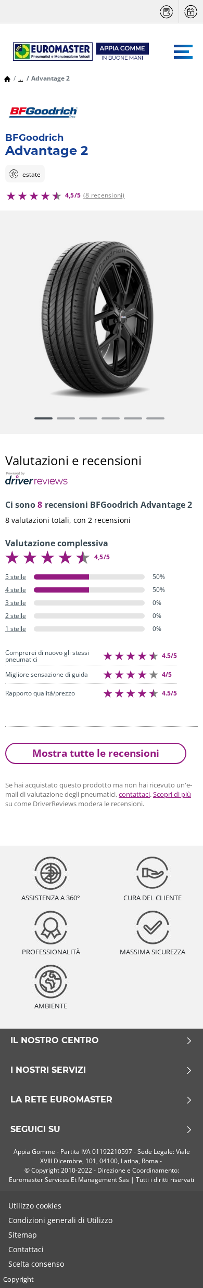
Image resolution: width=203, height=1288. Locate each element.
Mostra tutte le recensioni (95, 753)
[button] (20, 78)
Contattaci (26, 1249)
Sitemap (22, 1235)
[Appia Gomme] (76, 51)
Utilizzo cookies (34, 1206)
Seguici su (35, 1129)
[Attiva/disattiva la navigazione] (183, 52)
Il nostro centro (54, 1040)
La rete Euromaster (61, 1100)
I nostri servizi (48, 1070)
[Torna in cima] (175, 1266)
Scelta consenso (36, 1264)
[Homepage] (7, 78)
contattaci (134, 794)
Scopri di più (172, 794)
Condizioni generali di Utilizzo (60, 1220)
